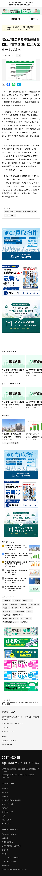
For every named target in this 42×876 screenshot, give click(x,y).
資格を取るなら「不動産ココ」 (13, 723)
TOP (3, 700)
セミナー (5, 727)
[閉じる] (37, 28)
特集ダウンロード (8, 731)
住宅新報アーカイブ (9, 740)
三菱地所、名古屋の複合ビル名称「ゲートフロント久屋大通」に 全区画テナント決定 (12, 438)
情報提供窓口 (6, 865)
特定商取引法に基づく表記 (11, 800)
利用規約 (5, 808)
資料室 (4, 854)
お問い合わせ (6, 820)
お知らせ (5, 792)
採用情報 (5, 796)
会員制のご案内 (7, 842)
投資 (8, 700)
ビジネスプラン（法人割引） (12, 846)
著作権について (7, 812)
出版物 (4, 736)
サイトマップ (6, 824)
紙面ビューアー (7, 744)
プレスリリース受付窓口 (10, 857)
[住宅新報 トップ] (13, 19)
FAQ (3, 816)
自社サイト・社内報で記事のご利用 (14, 869)
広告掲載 (5, 850)
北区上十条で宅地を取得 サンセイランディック (14, 371)
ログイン (34, 19)
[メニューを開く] (3, 19)
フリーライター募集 (9, 861)
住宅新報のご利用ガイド (10, 834)
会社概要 (5, 788)
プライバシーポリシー (9, 804)
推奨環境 (5, 838)
